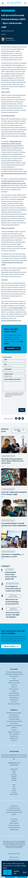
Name (6, 359)
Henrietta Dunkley (18, 308)
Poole (14, 772)
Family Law (14, 684)
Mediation (14, 691)
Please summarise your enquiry (12, 379)
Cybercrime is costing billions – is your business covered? (12, 555)
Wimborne (14, 780)
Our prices (14, 792)
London (14, 771)
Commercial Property (14, 719)
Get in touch (14, 751)
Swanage (14, 778)
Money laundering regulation (14, 810)
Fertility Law (14, 687)
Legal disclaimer (14, 806)
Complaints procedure (14, 808)
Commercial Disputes (14, 717)
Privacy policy (14, 819)
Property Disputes (14, 697)
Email (6, 364)
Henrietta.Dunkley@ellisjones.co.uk (11, 320)
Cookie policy (14, 821)
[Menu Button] (25, 3)
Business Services (14, 715)
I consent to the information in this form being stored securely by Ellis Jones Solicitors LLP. (14, 394)
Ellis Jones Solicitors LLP (9, 841)
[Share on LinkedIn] (22, 418)
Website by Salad (14, 829)
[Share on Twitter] (19, 418)
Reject (24, 872)
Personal (14, 669)
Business (14, 710)
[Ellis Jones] (14, 3)
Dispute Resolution (14, 680)
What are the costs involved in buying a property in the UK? (12, 601)
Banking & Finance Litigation (8, 10)
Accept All (7, 872)
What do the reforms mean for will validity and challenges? (13, 615)
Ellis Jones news (9, 569)
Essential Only (16, 872)
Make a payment (14, 794)
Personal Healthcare (14, 693)
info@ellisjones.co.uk (14, 763)
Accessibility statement (14, 827)
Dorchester (14, 774)
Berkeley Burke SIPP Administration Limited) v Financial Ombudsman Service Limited (11, 143)
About (14, 784)
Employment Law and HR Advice (14, 725)
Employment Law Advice (14, 682)
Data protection (14, 723)
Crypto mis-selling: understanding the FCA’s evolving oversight (14, 493)
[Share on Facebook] (16, 418)
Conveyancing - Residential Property (13, 596)
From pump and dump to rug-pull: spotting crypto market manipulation (14, 524)
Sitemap (14, 814)
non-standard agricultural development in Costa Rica (14, 173)
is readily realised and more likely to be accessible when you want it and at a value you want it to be (13, 183)
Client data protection (14, 825)
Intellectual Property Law (14, 731)
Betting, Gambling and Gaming (14, 672)
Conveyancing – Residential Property (14, 674)
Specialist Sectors (14, 699)
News (14, 788)
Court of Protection (14, 676)
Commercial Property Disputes (14, 721)
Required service (8, 374)
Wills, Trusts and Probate (14, 703)
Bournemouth (14, 769)
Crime (14, 678)
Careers (14, 790)
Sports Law (14, 701)
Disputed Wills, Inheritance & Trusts (13, 609)
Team (14, 786)
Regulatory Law (14, 736)
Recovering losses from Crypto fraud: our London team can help (13, 588)
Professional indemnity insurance (14, 812)
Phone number (7, 369)
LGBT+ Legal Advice (14, 734)
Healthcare (14, 727)
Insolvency (14, 729)
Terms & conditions (14, 823)
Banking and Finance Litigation (14, 712)
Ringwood (14, 776)
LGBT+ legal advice (14, 689)
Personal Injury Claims (14, 695)
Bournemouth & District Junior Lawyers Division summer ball (10, 575)
